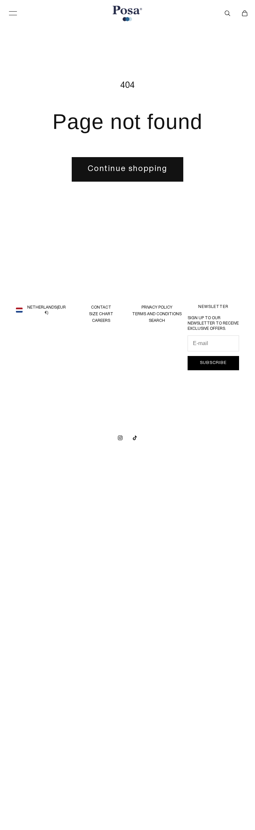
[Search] (227, 13)
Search (157, 321)
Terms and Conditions (157, 314)
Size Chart (101, 314)
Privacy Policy (156, 307)
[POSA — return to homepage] (127, 13)
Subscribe (213, 363)
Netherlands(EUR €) (46, 310)
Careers (101, 321)
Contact (101, 307)
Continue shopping (127, 169)
